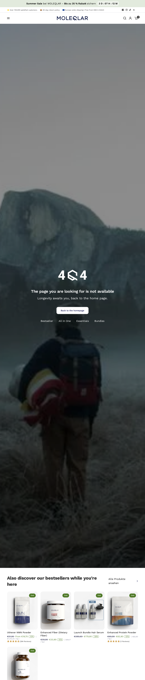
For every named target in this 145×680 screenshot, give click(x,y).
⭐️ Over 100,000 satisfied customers (22, 10)
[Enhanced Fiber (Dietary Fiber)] (55, 611)
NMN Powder (19, 632)
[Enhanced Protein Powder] (122, 611)
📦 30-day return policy (50, 10)
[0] (135, 18)
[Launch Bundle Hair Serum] (89, 611)
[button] (22, 641)
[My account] (130, 18)
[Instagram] (126, 10)
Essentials (82, 320)
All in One (65, 320)
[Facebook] (123, 10)
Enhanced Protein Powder (121, 632)
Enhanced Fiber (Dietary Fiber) (53, 634)
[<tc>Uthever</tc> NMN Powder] (22, 611)
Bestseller (47, 320)
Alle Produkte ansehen (116, 581)
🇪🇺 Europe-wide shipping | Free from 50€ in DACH (83, 10)
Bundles (99, 320)
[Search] (125, 18)
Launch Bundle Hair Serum (89, 632)
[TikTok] (130, 10)
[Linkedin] (134, 10)
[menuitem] (23, 10)
